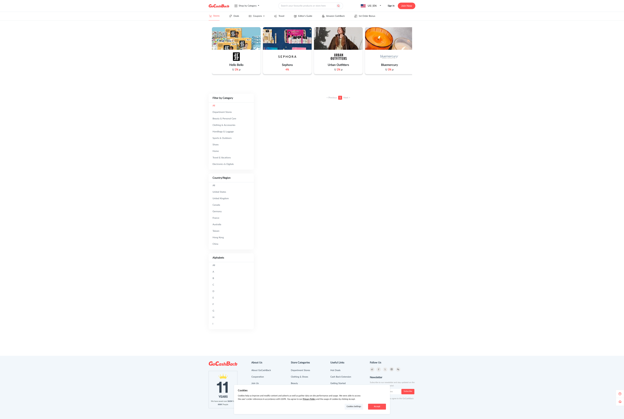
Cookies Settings (354, 406)
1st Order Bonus (367, 16)
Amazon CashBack (335, 16)
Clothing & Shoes (299, 377)
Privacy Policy (309, 399)
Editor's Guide (305, 16)
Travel (281, 16)
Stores (216, 16)
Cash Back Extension (340, 377)
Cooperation (257, 377)
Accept (377, 406)
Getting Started (338, 383)
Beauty (294, 383)
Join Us (255, 383)
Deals (236, 16)
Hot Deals (335, 370)
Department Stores (300, 370)
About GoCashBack (261, 370)
